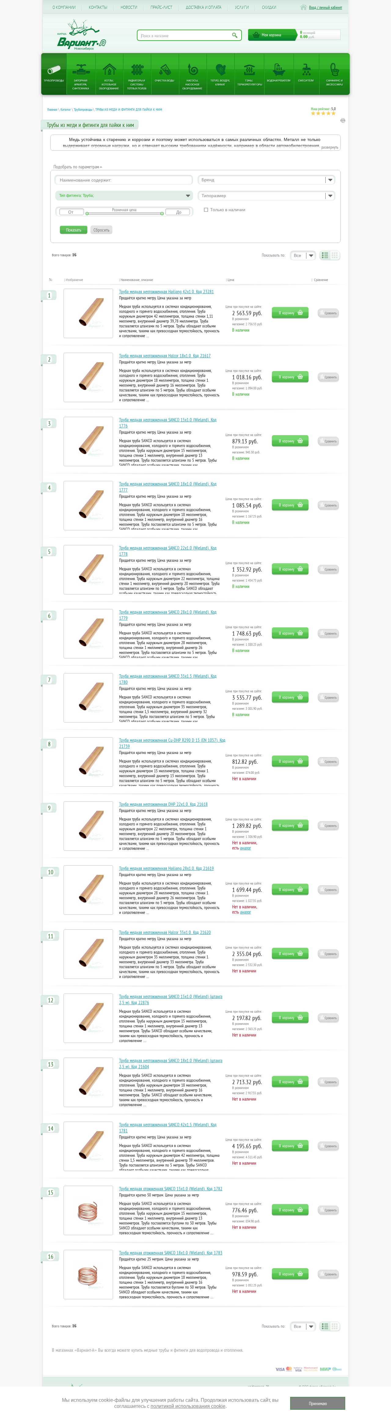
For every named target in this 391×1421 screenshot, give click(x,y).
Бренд (208, 179)
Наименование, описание (137, 279)
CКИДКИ (269, 7)
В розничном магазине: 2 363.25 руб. (247, 1026)
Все (297, 255)
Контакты (98, 7)
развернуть (329, 147)
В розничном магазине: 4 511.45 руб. (247, 1154)
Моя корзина (271, 35)
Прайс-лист (161, 7)
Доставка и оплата (203, 7)
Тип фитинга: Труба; (76, 195)
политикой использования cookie (188, 1406)
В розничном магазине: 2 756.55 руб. (247, 321)
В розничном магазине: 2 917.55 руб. (247, 1090)
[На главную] (81, 34)
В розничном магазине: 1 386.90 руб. (247, 834)
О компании (64, 7)
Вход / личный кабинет (325, 7)
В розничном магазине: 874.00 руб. (246, 770)
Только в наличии (227, 209)
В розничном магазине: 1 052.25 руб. (247, 1282)
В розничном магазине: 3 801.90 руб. (247, 706)
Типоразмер (214, 195)
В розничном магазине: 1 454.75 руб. (247, 577)
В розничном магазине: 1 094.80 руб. (247, 385)
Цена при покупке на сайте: (243, 306)
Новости (129, 7)
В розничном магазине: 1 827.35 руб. (247, 898)
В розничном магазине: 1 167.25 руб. (247, 513)
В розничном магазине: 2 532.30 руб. (247, 962)
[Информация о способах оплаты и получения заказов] (308, 1371)
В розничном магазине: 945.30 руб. (246, 449)
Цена (231, 279)
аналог (245, 848)
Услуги (242, 7)
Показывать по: (273, 255)
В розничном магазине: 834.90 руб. (246, 1218)
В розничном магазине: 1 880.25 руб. (247, 642)
